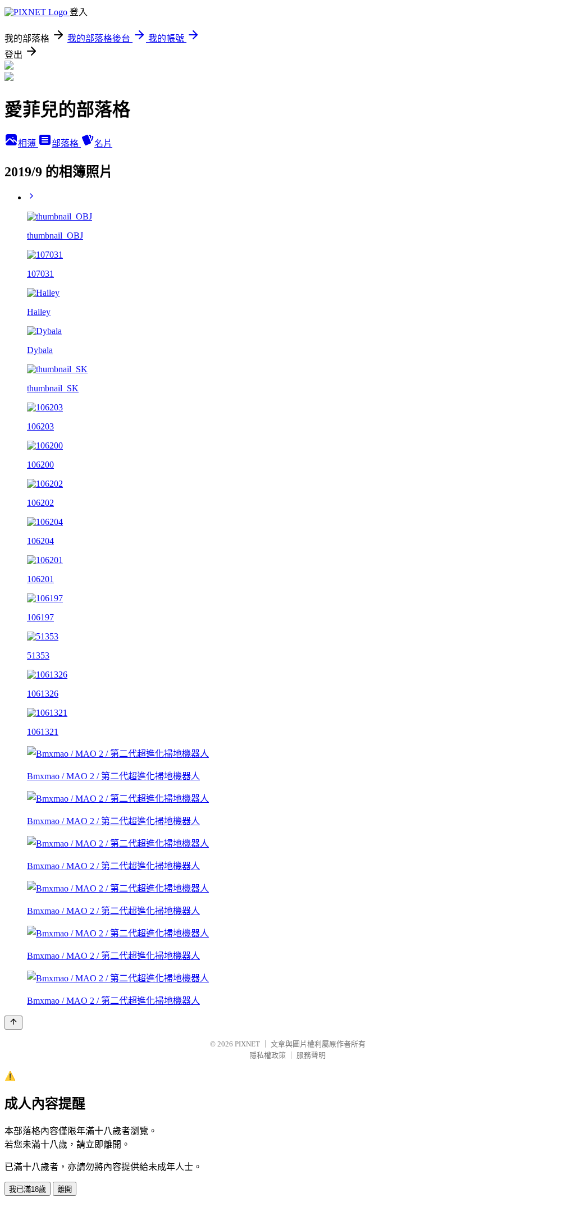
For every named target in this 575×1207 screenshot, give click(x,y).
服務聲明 (311, 1055)
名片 (103, 143)
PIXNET (247, 1044)
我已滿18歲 (27, 1189)
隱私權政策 (267, 1055)
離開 (64, 1189)
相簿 (28, 143)
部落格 (66, 143)
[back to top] (13, 1023)
